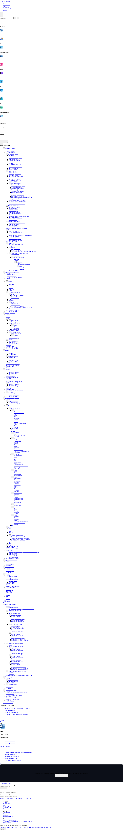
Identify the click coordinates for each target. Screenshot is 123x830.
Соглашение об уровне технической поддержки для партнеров (18, 821)
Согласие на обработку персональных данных (11, 827)
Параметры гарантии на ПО (10, 820)
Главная (5, 3)
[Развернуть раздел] (4, 148)
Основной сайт (6, 5)
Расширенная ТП (7, 9)
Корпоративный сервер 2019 (7, 721)
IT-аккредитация (7, 822)
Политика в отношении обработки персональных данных (37, 827)
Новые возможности (8, 816)
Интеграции (6, 815)
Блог (4, 6)
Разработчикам (6, 812)
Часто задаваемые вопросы (9, 813)
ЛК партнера (6, 7)
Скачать (5, 10)
